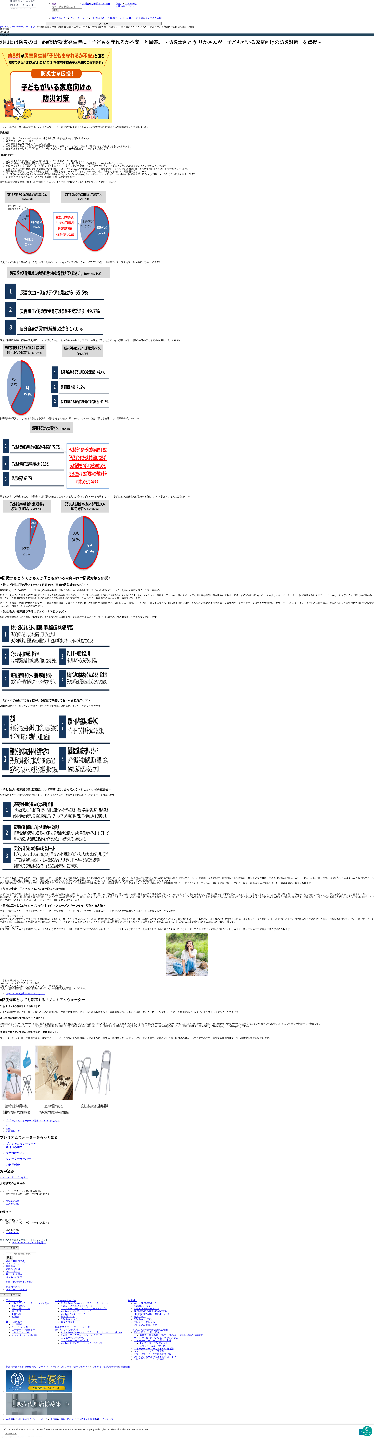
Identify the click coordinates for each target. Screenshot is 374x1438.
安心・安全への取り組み (147, 1332)
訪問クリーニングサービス (154, 1346)
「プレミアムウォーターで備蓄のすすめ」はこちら (33, 1120)
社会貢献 (125, 1366)
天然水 (61, 18)
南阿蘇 (15, 1316)
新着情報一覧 (13, 1131)
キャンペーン (122, 18)
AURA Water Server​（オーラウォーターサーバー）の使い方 (91, 1332)
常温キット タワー (70, 1319)
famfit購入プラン (142, 1306)
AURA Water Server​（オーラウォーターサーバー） (87, 1303)
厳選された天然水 (15, 1260)
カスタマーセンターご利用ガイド (74, 1366)
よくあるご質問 (153, 18)
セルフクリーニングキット (154, 1343)
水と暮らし (17, 1324)
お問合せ (86, 3)
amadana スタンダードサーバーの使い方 (81, 1343)
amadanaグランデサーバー (74, 1314)
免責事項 (55, 1419)
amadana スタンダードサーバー (77, 1311)
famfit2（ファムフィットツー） (77, 1306)
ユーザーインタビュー (23, 1329)
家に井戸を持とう (21, 1308)
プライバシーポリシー (38, 1419)
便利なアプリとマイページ (43, 1366)
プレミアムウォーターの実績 (149, 1359)
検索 (54, 3)
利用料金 (96, 18)
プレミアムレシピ (21, 1332)
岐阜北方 (16, 1314)
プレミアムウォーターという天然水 (30, 1303)
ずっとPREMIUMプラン (146, 1308)
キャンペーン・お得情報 (24, 1335)
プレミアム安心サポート (147, 1322)
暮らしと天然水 (137, 18)
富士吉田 (16, 1311)
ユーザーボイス (20, 1327)
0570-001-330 (12, 1204)
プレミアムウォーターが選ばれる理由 (21, 1145)
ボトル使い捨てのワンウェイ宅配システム (156, 1338)
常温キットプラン (143, 1319)
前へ (8, 1125)
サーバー (80, 18)
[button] (367, 1431)
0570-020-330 (12, 1232)
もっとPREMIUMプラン (146, 1303)
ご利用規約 (21, 1419)
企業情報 (10, 1419)
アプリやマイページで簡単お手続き (152, 1354)
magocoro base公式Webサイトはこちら (25, 993)
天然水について (15, 1152)
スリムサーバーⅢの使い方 (75, 1340)
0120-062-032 (12, 1201)
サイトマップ (106, 1419)
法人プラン (140, 1316)
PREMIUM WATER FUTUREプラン (152, 1314)
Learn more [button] (11, 1433)
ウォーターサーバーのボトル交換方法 (154, 1348)
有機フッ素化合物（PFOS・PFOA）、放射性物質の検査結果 (171, 1335)
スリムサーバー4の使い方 (74, 1338)
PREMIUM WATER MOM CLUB (150, 1311)
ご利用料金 (13, 1164)
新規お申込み (13, 1366)
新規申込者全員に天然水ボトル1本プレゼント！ (25, 1240)
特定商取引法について (71, 1419)
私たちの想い (19, 1306)
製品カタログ (68, 1322)
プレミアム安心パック (145, 1325)
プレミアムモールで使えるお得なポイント (156, 1356)
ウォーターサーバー (18, 1158)
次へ (8, 1128)
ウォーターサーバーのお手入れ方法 (152, 1340)
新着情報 (115, 1366)
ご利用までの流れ (100, 3)
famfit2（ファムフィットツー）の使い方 (81, 1335)
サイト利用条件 (91, 1419)
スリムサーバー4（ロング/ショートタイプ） (84, 1308)
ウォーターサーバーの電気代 (149, 1351)
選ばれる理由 (108, 18)
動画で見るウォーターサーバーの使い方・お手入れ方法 (72, 1328)
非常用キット (68, 1316)
